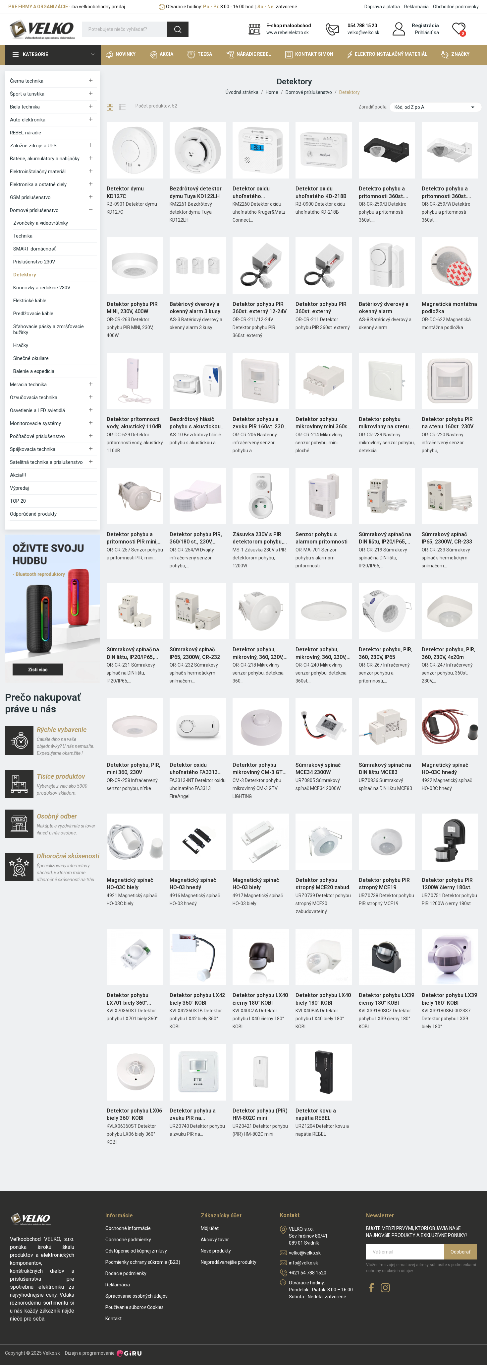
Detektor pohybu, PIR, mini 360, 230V (133, 768)
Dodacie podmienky (125, 1273)
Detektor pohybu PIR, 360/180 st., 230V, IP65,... (196, 538)
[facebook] (371, 1288)
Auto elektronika (27, 120)
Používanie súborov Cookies (134, 1307)
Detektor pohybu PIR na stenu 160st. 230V (447, 423)
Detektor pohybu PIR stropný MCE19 (384, 884)
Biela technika (25, 107)
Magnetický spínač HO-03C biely (130, 884)
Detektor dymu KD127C (125, 192)
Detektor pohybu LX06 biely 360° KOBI (134, 1114)
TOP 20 (18, 501)
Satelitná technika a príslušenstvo (46, 462)
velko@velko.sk (363, 32)
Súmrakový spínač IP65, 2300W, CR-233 (447, 538)
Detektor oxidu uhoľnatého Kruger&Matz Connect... (251, 192)
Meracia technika (28, 385)
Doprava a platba (382, 6)
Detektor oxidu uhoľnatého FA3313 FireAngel (194, 769)
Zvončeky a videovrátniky (40, 223)
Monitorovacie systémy (35, 423)
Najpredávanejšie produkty (228, 1262)
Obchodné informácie (128, 1228)
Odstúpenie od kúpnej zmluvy (136, 1251)
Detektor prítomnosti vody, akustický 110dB (134, 423)
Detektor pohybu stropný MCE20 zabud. (323, 884)
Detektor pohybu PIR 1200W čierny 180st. (447, 884)
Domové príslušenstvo (34, 210)
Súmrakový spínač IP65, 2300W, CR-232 (195, 653)
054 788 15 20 (362, 25)
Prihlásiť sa (427, 33)
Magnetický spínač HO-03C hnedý (445, 768)
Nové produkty (216, 1251)
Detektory (24, 275)
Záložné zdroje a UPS (33, 146)
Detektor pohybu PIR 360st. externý (321, 308)
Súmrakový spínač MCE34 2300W (318, 768)
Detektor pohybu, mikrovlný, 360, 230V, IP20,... (258, 653)
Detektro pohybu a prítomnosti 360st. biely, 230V (445, 192)
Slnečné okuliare (31, 358)
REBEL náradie (25, 133)
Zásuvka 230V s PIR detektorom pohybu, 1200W (258, 538)
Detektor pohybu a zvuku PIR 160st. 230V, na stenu (260, 423)
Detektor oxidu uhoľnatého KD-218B (321, 192)
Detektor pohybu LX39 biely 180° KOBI (449, 999)
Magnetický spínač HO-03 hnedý (193, 884)
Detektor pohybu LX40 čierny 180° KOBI (260, 999)
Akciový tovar (215, 1239)
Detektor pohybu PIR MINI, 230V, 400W (132, 308)
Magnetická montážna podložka (449, 308)
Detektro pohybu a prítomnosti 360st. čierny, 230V (382, 192)
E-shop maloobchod (288, 25)
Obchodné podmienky (456, 6)
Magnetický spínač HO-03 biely (256, 884)
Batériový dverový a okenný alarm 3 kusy (195, 308)
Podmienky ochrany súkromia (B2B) (142, 1262)
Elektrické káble (29, 301)
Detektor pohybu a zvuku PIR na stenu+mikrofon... (193, 1115)
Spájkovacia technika (32, 449)
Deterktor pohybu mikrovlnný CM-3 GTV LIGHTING (259, 769)
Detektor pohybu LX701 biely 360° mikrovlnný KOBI (127, 999)
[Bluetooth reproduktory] (52, 608)
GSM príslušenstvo (30, 197)
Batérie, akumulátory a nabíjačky (45, 159)
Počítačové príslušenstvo (37, 436)
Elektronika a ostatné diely (38, 184)
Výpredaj (19, 488)
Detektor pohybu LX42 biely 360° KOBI (197, 999)
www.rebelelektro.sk (287, 32)
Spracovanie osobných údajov (136, 1296)
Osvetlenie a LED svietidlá (37, 410)
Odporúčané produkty (33, 514)
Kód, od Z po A (436, 107)
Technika (22, 236)
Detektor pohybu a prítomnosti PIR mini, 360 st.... (132, 538)
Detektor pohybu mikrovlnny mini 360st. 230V (323, 423)
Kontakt (113, 1318)
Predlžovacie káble (33, 314)
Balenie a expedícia (33, 371)
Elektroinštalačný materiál (38, 172)
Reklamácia (416, 6)
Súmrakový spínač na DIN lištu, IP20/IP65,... (385, 538)
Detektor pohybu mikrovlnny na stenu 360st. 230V (384, 423)
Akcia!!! (18, 475)
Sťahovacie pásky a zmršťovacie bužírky (48, 329)
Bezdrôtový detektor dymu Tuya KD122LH (196, 192)
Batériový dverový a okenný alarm (383, 308)
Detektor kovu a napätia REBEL (316, 1114)
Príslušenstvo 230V (34, 262)
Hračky (20, 345)
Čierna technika (26, 81)
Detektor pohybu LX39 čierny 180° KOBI (386, 999)
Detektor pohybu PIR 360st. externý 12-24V (260, 308)
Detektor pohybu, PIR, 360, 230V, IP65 (385, 653)
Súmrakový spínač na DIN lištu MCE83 (385, 768)
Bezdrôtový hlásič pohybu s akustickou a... (195, 423)
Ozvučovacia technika (33, 397)
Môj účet (210, 1228)
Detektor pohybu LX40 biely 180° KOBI (323, 999)
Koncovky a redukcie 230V (42, 288)
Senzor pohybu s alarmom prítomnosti (322, 538)
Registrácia (425, 26)
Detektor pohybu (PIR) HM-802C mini (260, 1114)
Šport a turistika (27, 94)
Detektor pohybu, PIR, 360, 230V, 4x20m (448, 653)
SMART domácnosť (34, 249)
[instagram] (385, 1288)
